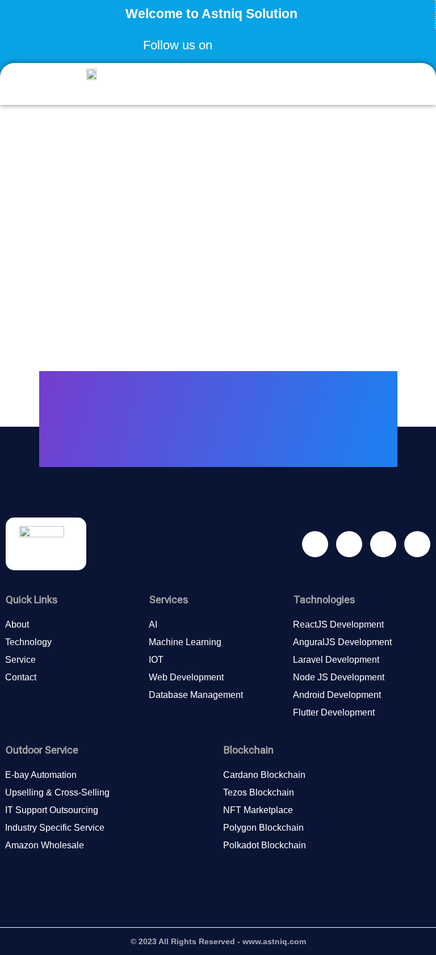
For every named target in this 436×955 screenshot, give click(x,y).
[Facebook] (229, 41)
